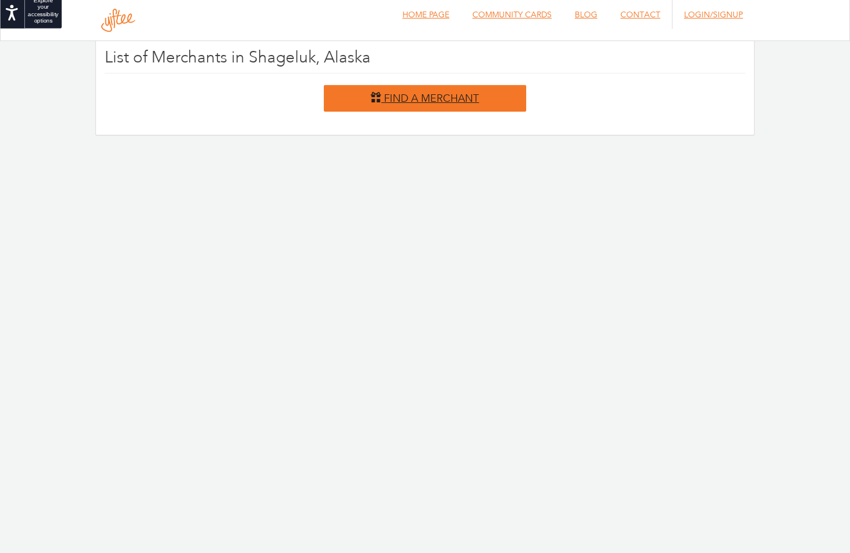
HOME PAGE (425, 14)
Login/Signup (713, 14)
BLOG (586, 14)
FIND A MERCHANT (430, 98)
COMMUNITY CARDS (512, 14)
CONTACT (640, 14)
